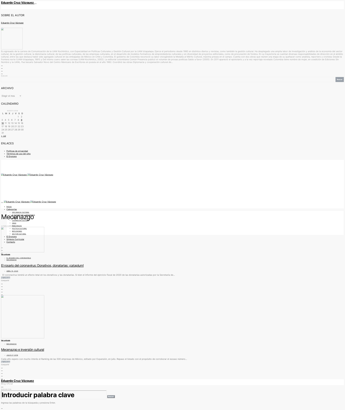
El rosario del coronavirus (18, 258)
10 (2, 123)
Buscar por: (6, 389)
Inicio (9, 206)
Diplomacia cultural (20, 212)
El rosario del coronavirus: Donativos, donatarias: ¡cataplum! (42, 265)
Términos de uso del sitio (18, 153)
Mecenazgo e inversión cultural (22, 350)
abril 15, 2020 (12, 271)
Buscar (4, 76)
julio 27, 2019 (12, 355)
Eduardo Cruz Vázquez (17, 2)
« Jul (3, 136)
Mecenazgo (11, 260)
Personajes (17, 226)
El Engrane (11, 156)
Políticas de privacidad (17, 151)
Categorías (11, 209)
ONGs (14, 223)
